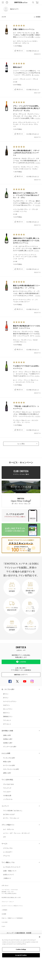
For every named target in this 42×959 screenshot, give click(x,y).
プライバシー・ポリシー (8, 901)
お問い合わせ (5, 885)
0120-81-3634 (14, 889)
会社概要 (4, 914)
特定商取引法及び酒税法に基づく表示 (11, 897)
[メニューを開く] (3, 2)
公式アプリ (24, 674)
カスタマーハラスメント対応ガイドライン (12, 905)
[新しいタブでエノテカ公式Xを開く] (17, 681)
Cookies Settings (21, 949)
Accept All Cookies (21, 955)
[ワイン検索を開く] (33, 2)
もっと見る (21, 444)
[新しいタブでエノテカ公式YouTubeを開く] (24, 681)
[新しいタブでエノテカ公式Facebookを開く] (10, 681)
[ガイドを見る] (7, 2)
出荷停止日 (10, 893)
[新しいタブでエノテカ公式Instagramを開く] (32, 681)
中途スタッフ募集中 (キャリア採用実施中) (12, 918)
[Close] (39, 937)
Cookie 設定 (4, 922)
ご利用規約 (4, 910)
